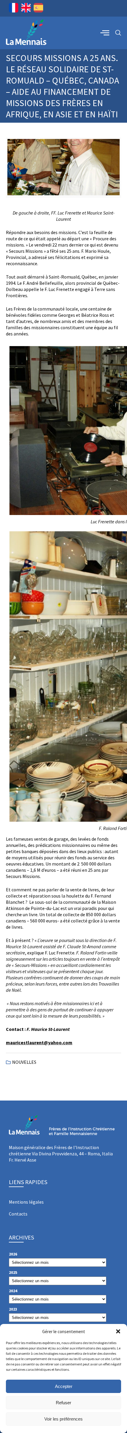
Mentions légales (26, 1202)
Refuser (63, 1402)
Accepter (63, 1386)
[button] (118, 1331)
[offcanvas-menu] (104, 32)
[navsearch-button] (118, 33)
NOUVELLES (24, 1062)
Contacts (18, 1214)
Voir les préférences (63, 1418)
